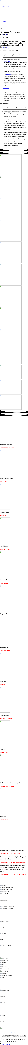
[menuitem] (15, 21)
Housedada (24, 1041)
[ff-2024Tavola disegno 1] (6, 6)
